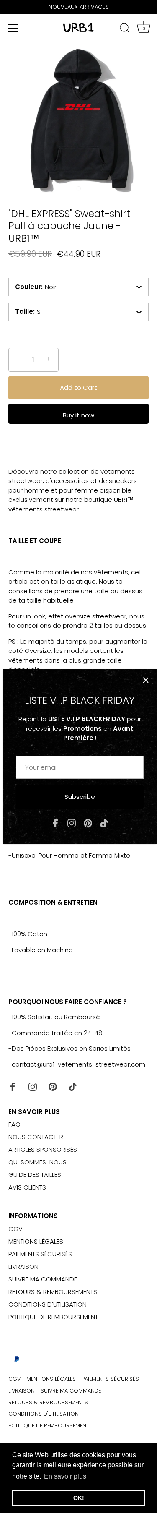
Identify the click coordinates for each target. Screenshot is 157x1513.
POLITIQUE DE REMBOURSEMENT (53, 1316)
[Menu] (13, 28)
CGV (15, 1228)
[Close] (145, 680)
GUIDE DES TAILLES (34, 1174)
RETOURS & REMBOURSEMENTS (52, 1291)
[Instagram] (71, 822)
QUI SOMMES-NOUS (37, 1162)
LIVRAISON (23, 1266)
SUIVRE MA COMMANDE (42, 1279)
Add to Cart (78, 387)
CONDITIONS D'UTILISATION (47, 1304)
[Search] (125, 29)
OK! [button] (78, 1498)
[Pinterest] (88, 822)
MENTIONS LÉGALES (35, 1241)
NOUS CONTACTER (35, 1136)
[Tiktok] (104, 822)
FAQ (14, 1124)
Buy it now (78, 415)
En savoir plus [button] (65, 1476)
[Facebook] (55, 822)
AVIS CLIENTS (27, 1187)
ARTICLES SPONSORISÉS (42, 1149)
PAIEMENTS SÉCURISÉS (40, 1254)
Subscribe (79, 796)
